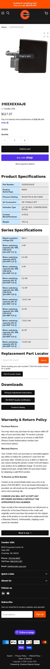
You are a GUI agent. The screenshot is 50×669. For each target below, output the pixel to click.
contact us (18, 437)
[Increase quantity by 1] (25, 140)
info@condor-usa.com (29, 482)
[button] (46, 35)
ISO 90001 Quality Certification (18, 400)
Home (4, 27)
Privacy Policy (21, 656)
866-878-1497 (16, 561)
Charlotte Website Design (30, 664)
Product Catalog (18, 407)
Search (43, 360)
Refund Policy (34, 656)
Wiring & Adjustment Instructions (18, 393)
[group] (25, 56)
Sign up (40, 614)
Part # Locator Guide (12, 374)
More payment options (25, 164)
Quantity (4, 134)
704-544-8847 (14, 485)
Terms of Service (25, 659)
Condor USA (9, 109)
